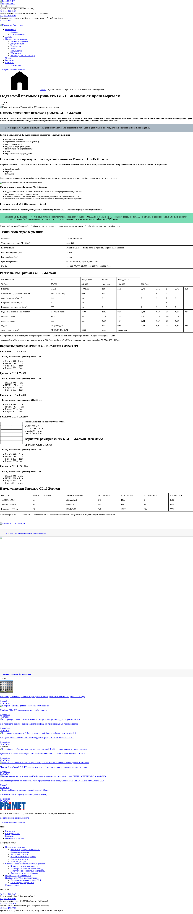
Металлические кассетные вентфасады (28, 871)
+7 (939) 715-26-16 (8, 903)
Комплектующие (18, 861)
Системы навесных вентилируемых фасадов (25, 864)
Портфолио (16, 46)
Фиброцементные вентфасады (24, 873)
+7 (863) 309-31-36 (8, 11)
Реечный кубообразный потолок (25, 849)
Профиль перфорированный (18, 875)
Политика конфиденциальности (14, 818)
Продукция (17, 25)
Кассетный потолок (19, 854)
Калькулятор (16, 51)
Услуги (8, 37)
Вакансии (9, 60)
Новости (14, 32)
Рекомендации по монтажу (23, 55)
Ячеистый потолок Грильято (23, 857)
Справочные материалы (16, 39)
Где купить (10, 831)
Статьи (8, 58)
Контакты (9, 62)
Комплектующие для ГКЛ (22, 882)
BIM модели (16, 53)
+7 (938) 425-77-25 (8, 20)
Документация (17, 44)
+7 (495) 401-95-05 (8, 16)
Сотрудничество (18, 34)
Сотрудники (16, 65)
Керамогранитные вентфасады (24, 866)
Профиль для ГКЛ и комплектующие (21, 878)
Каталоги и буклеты (19, 41)
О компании (10, 29)
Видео (13, 48)
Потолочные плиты (19, 859)
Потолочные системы (15, 847)
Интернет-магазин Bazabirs (12, 69)
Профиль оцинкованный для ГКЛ (26, 880)
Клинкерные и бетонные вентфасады (27, 868)
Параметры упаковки (14, 838)
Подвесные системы (20, 852)
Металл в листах (12, 885)
